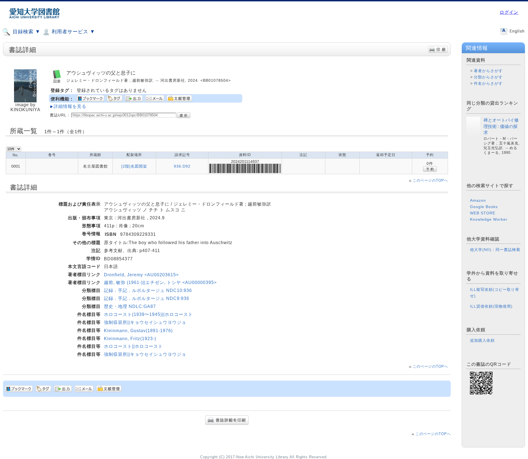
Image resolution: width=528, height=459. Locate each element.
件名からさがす (488, 83)
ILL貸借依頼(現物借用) (491, 306)
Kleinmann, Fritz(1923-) (130, 338)
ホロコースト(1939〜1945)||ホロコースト (148, 314)
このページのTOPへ (430, 180)
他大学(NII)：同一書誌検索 (495, 249)
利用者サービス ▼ (72, 31)
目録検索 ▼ (25, 31)
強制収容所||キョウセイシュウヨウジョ (145, 322)
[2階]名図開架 (134, 166)
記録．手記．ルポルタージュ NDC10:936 (148, 290)
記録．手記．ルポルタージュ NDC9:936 (146, 298)
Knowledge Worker (488, 219)
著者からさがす (488, 71)
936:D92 (182, 166)
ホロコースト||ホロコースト (133, 346)
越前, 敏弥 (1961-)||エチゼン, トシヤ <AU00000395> (160, 282)
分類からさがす (488, 77)
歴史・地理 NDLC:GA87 (130, 306)
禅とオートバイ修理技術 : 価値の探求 (501, 126)
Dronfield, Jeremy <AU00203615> (141, 274)
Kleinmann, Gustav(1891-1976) (138, 330)
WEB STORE (482, 213)
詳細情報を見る (70, 106)
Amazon (478, 200)
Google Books (484, 206)
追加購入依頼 (482, 340)
